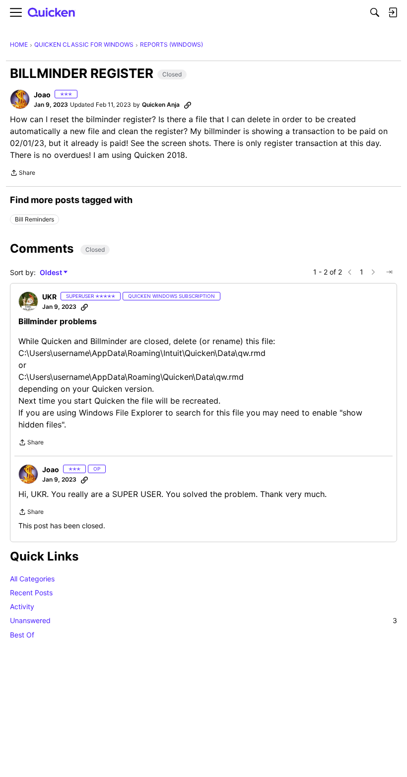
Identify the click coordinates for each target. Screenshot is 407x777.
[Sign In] (393, 12)
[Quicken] (51, 12)
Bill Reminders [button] (34, 219)
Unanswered (203, 620)
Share (22, 174)
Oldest (52, 273)
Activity (22, 606)
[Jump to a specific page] (389, 272)
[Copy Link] (188, 104)
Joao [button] (42, 94)
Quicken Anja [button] (161, 104)
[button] (20, 99)
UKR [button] (49, 296)
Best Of (22, 635)
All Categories (32, 578)
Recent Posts (31, 592)
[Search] (375, 12)
